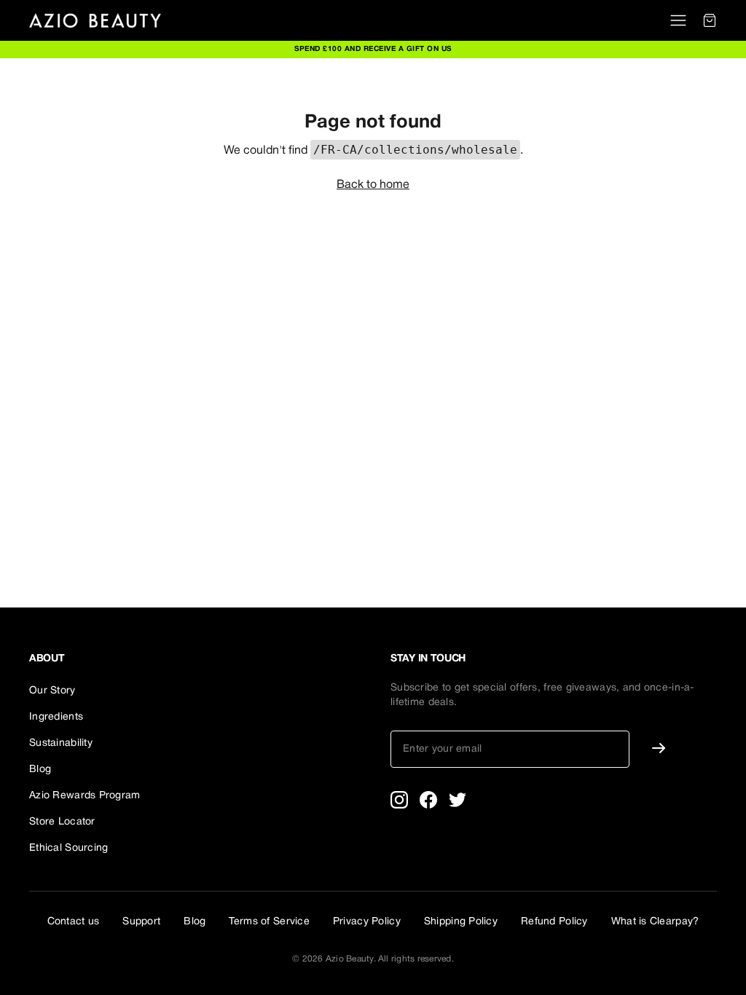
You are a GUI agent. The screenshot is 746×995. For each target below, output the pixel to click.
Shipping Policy (461, 922)
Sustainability (61, 743)
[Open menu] (678, 20)
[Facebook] (428, 800)
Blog (40, 769)
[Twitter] (457, 800)
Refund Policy (554, 922)
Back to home (373, 185)
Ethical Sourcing (68, 848)
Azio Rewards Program (85, 796)
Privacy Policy (367, 922)
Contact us (73, 922)
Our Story (52, 691)
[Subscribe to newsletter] (658, 748)
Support (141, 922)
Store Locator (62, 822)
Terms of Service (269, 922)
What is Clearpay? (655, 922)
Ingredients (56, 717)
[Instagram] (399, 800)
